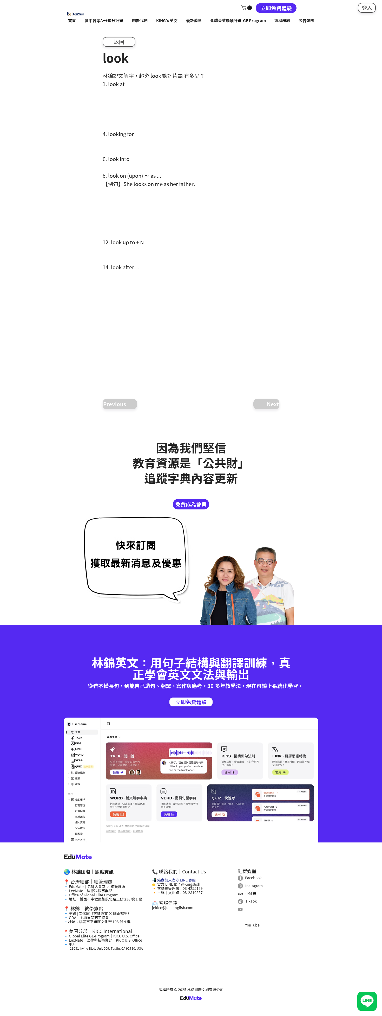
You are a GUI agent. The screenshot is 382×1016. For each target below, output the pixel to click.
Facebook (253, 878)
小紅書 (250, 893)
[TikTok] (240, 901)
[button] (247, 7)
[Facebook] (240, 878)
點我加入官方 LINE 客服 (176, 880)
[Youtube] (240, 909)
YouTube (252, 925)
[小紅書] (240, 893)
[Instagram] (240, 886)
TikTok (251, 901)
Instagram (254, 886)
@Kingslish (190, 884)
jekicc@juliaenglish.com (172, 908)
